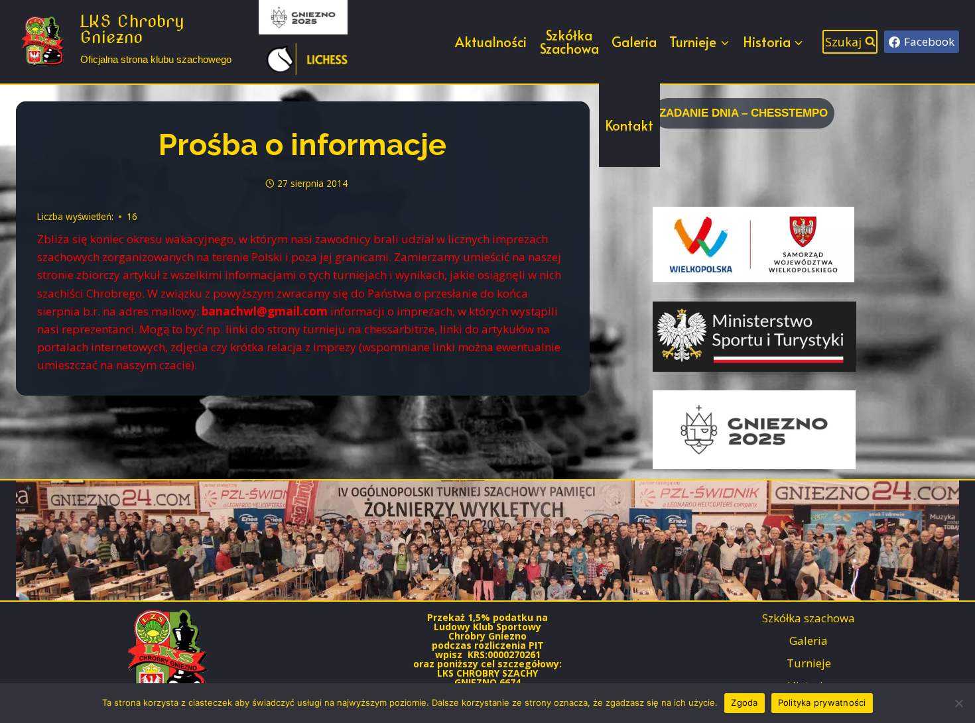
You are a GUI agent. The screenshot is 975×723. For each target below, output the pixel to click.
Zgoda (744, 702)
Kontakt (629, 125)
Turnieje (809, 663)
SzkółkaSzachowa (569, 42)
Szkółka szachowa (808, 618)
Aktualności (491, 41)
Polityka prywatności (822, 702)
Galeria (634, 41)
